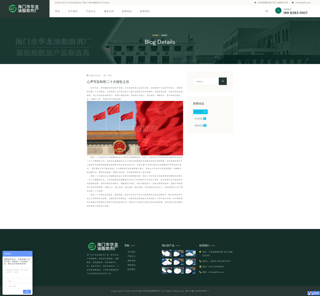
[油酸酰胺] (167, 270)
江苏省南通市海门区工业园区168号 (272, 2)
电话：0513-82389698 (213, 266)
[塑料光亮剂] (167, 262)
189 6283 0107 (295, 12)
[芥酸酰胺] (191, 270)
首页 (57, 11)
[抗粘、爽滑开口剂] (179, 262)
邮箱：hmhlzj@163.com (213, 272)
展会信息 (200, 125)
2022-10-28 (95, 75)
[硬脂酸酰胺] (191, 262)
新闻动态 (127, 11)
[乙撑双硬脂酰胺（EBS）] (179, 253)
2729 (110, 75)
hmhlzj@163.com (303, 2)
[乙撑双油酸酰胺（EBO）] (167, 253)
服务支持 (109, 11)
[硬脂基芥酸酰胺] (179, 270)
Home (155, 35)
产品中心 (91, 11)
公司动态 (200, 111)
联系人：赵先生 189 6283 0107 (216, 261)
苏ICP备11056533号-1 (197, 291)
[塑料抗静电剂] (191, 253)
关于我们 (73, 11)
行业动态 (200, 118)
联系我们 (145, 11)
